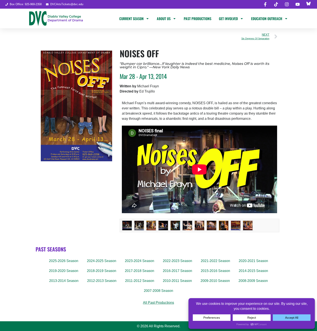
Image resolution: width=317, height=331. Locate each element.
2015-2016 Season (215, 271)
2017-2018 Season (139, 271)
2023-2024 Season (139, 261)
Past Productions (197, 18)
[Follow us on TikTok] (276, 4)
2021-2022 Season (215, 261)
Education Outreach (266, 18)
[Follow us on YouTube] (297, 4)
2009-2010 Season (215, 281)
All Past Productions (158, 302)
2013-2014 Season (63, 281)
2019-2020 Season (63, 271)
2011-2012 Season (139, 281)
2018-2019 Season (101, 271)
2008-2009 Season (253, 281)
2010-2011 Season (177, 281)
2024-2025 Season (101, 261)
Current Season (131, 18)
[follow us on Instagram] (287, 4)
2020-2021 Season (253, 261)
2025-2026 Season (63, 261)
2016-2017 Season (177, 271)
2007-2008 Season (158, 291)
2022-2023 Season (177, 261)
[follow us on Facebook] (265, 4)
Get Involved (228, 18)
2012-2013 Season (101, 281)
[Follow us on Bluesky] (308, 4)
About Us (164, 18)
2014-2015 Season (253, 271)
